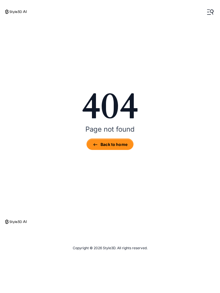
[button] (210, 12)
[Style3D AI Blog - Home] (16, 12)
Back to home (114, 144)
